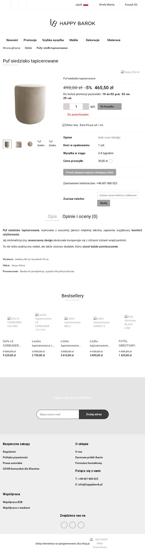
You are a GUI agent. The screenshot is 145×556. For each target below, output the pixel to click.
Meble (74, 40)
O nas (78, 451)
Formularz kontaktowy (88, 463)
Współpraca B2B (12, 502)
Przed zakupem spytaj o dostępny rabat (89, 172)
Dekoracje (93, 40)
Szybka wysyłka (53, 40)
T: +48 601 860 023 (86, 478)
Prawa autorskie (12, 463)
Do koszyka (107, 106)
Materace (114, 40)
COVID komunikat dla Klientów (21, 468)
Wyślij (103, 203)
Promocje (30, 40)
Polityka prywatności (15, 457)
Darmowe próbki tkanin (89, 457)
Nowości (12, 40)
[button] (16, 444)
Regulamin (9, 451)
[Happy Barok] (130, 71)
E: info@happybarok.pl (89, 484)
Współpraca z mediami (16, 507)
